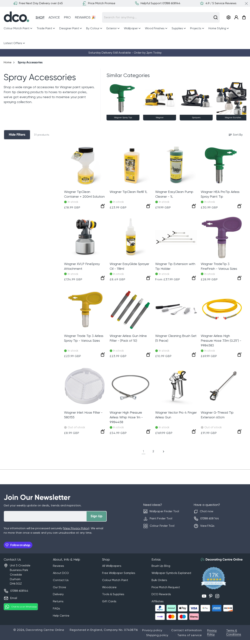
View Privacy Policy (76, 528)
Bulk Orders (159, 580)
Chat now (206, 511)
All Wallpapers (111, 566)
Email (13, 598)
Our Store (59, 587)
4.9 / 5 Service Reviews (221, 3)
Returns (58, 601)
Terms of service (189, 635)
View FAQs (207, 525)
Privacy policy (152, 630)
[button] (18, 28)
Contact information (186, 630)
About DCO (61, 573)
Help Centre (61, 615)
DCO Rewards (161, 594)
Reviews (58, 566)
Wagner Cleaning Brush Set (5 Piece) (176, 338)
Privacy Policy (212, 632)
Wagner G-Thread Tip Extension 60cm (217, 415)
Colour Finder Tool (162, 525)
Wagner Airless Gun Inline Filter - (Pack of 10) (128, 338)
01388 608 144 (209, 518)
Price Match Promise (101, 3)
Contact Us (61, 580)
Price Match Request (166, 587)
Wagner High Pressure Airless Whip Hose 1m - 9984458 (126, 417)
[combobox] (161, 17)
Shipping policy (157, 635)
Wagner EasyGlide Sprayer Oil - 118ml (129, 266)
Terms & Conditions (233, 632)
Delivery (58, 594)
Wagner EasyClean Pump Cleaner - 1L (174, 194)
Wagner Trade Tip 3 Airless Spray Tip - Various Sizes (83, 338)
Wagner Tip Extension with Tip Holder (175, 266)
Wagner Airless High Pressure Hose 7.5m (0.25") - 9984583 (221, 340)
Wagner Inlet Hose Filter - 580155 (83, 415)
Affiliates (158, 601)
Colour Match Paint (115, 580)
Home (8, 62)
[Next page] (163, 451)
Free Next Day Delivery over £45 (41, 3)
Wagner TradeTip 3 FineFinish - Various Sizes (219, 266)
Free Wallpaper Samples (118, 573)
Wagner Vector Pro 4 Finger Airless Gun (176, 415)
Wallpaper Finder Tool (164, 511)
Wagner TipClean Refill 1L (128, 192)
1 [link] (143, 451)
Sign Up (96, 516)
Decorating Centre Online (45, 630)
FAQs (56, 608)
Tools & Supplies (113, 594)
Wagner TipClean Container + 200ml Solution (84, 194)
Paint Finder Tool (161, 518)
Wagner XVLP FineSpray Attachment (82, 266)
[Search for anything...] (216, 17)
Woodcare (109, 587)
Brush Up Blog (161, 566)
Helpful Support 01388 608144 (160, 3)
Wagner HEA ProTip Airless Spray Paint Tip (220, 194)
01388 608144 (19, 590)
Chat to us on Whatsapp (24, 606)
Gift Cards (109, 601)
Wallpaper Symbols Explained (171, 573)
